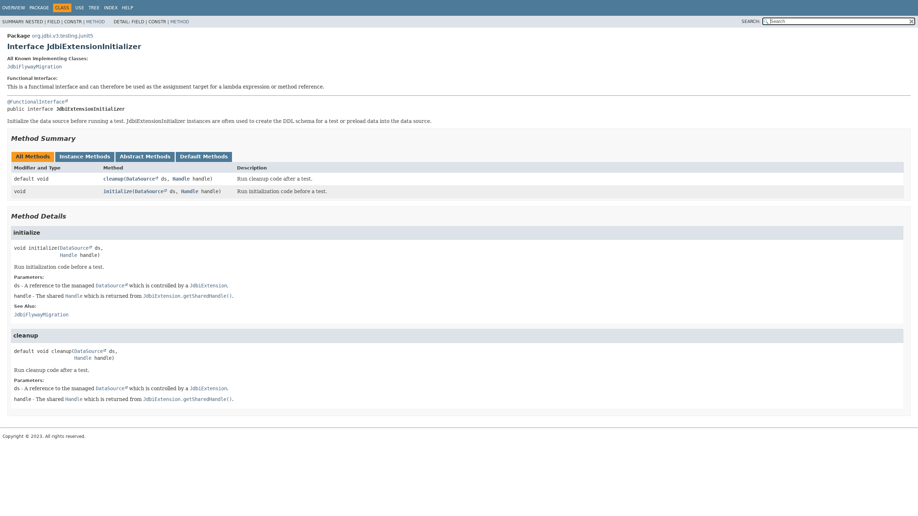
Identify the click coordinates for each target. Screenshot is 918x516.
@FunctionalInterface (36, 102)
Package (39, 7)
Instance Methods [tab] (85, 156)
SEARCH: (751, 21)
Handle (181, 179)
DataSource (140, 179)
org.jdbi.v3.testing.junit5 (62, 36)
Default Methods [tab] (204, 156)
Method (95, 21)
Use (79, 7)
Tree (94, 7)
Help (127, 7)
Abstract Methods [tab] (145, 156)
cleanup (113, 179)
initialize (117, 191)
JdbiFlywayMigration (34, 67)
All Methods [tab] (33, 156)
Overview (13, 7)
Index (111, 7)
